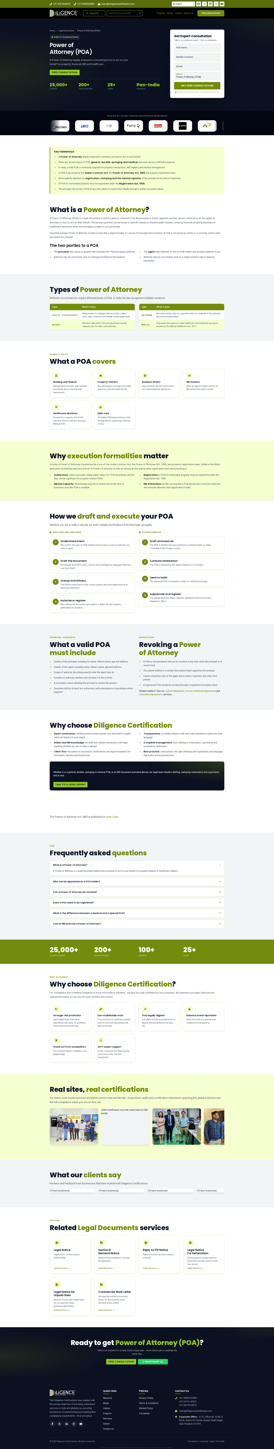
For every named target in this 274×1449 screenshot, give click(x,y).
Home (52, 31)
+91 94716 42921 (188, 1401)
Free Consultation (64, 72)
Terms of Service (161, 1448)
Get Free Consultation (197, 85)
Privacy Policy (146, 1398)
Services (107, 1418)
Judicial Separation (174, 691)
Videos (106, 1408)
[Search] (140, 13)
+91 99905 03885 (188, 1398)
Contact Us (108, 1428)
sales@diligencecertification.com (117, 4)
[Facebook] (198, 4)
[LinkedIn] (210, 4)
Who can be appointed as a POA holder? (76, 881)
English (178, 4)
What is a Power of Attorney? (70, 865)
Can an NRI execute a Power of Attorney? (77, 923)
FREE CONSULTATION (211, 13)
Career (106, 1423)
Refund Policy (146, 1408)
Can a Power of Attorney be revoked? (75, 892)
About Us (107, 1398)
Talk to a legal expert (70, 784)
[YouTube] (222, 4)
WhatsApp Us (154, 1361)
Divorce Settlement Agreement (200, 691)
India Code (112, 816)
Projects (107, 1413)
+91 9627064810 (61, 4)
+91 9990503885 (85, 4)
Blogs (106, 1403)
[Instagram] (216, 4)
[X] (204, 4)
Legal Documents (66, 31)
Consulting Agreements (150, 694)
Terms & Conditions (149, 1403)
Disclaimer (144, 1413)
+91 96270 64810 (188, 1405)
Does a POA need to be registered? (73, 902)
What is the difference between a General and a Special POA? (89, 913)
